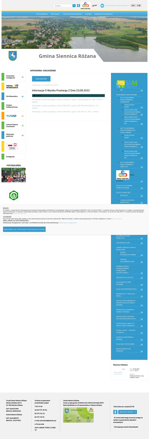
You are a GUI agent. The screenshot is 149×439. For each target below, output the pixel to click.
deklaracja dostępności (68, 223)
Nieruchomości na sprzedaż (123, 350)
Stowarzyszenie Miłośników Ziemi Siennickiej (123, 236)
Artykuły (124, 195)
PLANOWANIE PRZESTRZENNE (126, 95)
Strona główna (42, 14)
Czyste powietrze (123, 192)
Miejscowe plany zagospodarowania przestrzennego (132, 112)
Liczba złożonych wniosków (127, 201)
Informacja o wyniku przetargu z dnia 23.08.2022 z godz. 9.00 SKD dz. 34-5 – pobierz (65, 112)
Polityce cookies (116, 219)
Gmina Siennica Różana (72, 14)
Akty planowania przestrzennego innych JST (127, 164)
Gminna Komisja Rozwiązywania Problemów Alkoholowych (122, 269)
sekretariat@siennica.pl (48, 420)
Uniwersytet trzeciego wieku (125, 295)
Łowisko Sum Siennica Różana (124, 338)
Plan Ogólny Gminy (129, 106)
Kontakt (88, 14)
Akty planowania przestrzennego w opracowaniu (127, 130)
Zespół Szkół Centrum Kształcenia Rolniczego (126, 317)
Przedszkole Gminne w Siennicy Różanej (125, 311)
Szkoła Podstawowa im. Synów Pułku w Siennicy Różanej (125, 303)
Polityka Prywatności (19, 213)
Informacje (55, 14)
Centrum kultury (123, 243)
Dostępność (10, 157)
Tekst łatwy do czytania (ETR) (123, 406)
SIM (121, 90)
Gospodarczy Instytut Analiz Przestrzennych (125, 324)
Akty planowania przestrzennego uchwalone (127, 100)
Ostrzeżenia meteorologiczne (117, 5)
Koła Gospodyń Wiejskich (126, 289)
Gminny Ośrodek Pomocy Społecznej (126, 248)
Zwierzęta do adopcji (124, 277)
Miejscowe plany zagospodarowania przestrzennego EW (132, 120)
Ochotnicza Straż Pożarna (123, 283)
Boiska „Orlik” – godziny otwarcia (125, 331)
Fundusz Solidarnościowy (12, 106)
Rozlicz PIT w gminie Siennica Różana (124, 187)
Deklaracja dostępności (104, 14)
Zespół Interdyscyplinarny (128, 253)
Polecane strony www (125, 344)
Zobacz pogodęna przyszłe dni (118, 373)
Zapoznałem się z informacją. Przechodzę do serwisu (24, 229)
